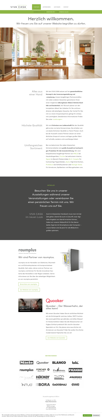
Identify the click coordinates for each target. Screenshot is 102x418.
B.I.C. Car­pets (74, 159)
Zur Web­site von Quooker (56, 338)
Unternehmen (47, 7)
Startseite (36, 7)
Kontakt (66, 7)
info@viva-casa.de (63, 12)
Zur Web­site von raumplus (29, 290)
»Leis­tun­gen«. (57, 119)
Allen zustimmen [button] (87, 415)
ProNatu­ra (50, 165)
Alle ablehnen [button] (96, 415)
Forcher (62, 156)
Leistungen (57, 7)
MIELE (75, 153)
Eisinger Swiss (77, 165)
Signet (48, 159)
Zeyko (68, 162)
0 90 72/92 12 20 (52, 409)
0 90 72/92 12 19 (52, 407)
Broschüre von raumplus (28, 284)
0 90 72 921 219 (50, 12)
